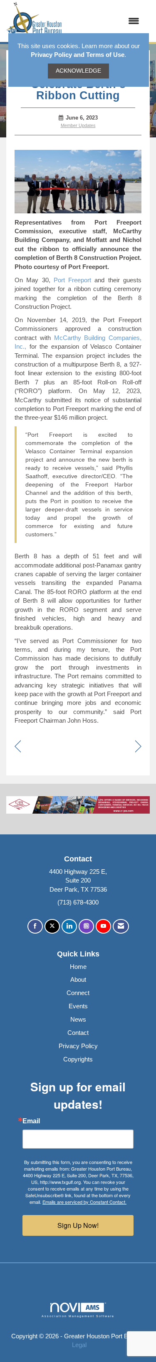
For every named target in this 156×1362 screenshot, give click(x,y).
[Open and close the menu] (105, 20)
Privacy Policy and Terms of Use (77, 54)
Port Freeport (72, 280)
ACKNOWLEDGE (78, 71)
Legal (79, 1344)
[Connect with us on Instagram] (86, 926)
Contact (78, 1032)
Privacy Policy (78, 1045)
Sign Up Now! (78, 1225)
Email (31, 1121)
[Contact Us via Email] (121, 926)
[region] (138, 747)
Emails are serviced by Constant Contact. (84, 1201)
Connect (78, 992)
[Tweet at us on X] (52, 926)
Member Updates (78, 125)
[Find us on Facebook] (35, 926)
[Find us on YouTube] (103, 926)
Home (78, 966)
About (78, 979)
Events (78, 1006)
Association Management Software (78, 1316)
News (78, 1019)
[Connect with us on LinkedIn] (69, 926)
